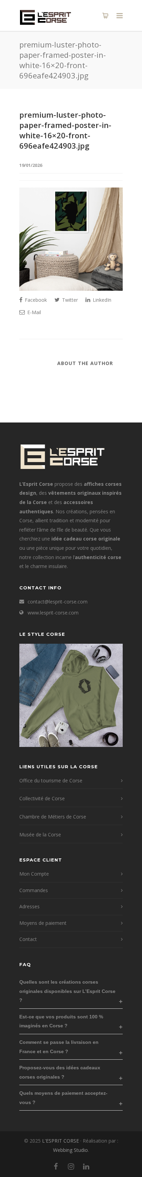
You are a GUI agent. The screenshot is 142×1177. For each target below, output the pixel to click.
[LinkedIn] (86, 1166)
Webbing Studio (70, 1150)
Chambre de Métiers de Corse (52, 816)
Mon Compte (34, 873)
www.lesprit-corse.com (53, 612)
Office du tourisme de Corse (50, 780)
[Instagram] (71, 1166)
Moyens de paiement (43, 923)
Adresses (29, 906)
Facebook (35, 300)
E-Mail (33, 312)
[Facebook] (56, 1166)
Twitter (69, 300)
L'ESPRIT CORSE (61, 1140)
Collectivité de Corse (42, 798)
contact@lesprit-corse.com (58, 601)
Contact (28, 939)
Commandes (33, 890)
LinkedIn (101, 300)
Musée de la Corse (40, 834)
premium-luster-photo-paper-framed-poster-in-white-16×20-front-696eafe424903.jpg (65, 130)
